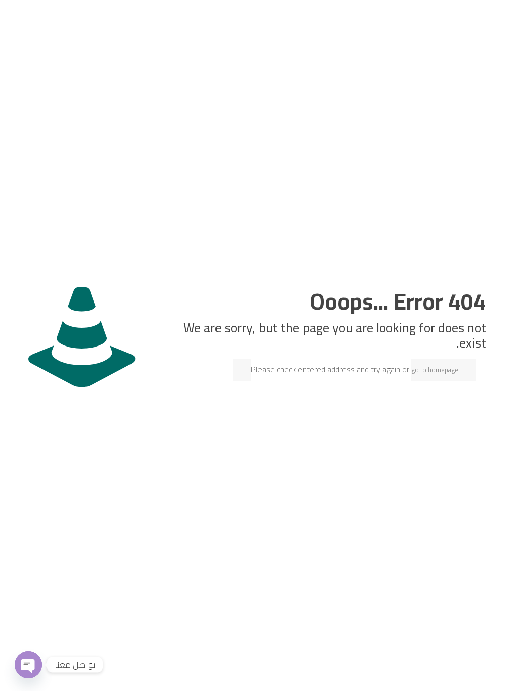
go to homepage (434, 370)
